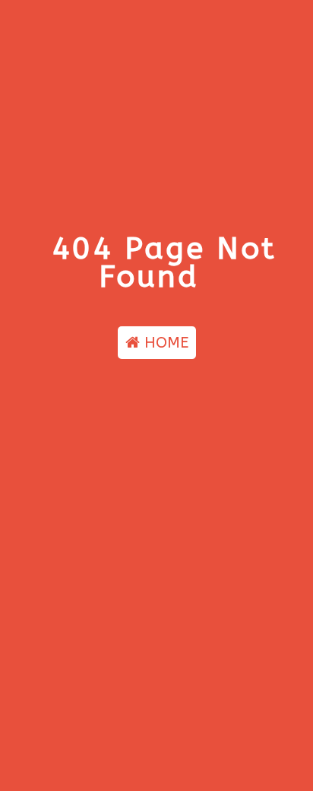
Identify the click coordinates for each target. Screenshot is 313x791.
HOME (164, 342)
